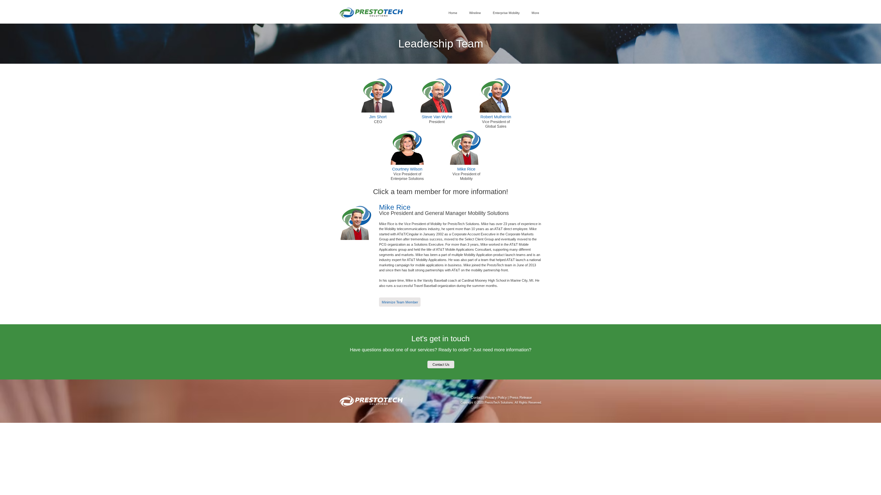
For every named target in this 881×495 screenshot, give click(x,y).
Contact (476, 397)
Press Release (521, 397)
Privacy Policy (496, 397)
